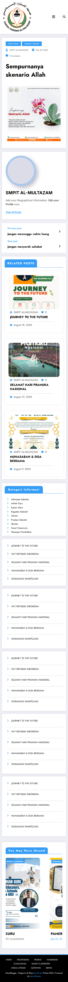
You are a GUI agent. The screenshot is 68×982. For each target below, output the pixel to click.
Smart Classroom (19, 528)
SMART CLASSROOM (41, 963)
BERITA (49, 967)
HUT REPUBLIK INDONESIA (25, 554)
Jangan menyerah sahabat (25, 247)
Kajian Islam (17, 507)
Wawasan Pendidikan (21, 532)
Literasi (14, 515)
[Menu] (53, 16)
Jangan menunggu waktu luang (28, 234)
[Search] (64, 17)
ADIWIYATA (36, 967)
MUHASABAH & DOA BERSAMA (26, 459)
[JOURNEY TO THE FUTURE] (34, 291)
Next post (13, 241)
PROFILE (38, 959)
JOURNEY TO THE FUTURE (29, 317)
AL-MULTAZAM (20, 963)
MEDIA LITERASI (18, 967)
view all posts (13, 212)
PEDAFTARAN (23, 959)
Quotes (14, 524)
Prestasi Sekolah (19, 520)
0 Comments (15, 56)
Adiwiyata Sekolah (20, 499)
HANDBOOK (52, 959)
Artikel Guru (17, 503)
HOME (9, 959)
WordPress (37, 973)
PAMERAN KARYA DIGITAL (34, 933)
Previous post (15, 228)
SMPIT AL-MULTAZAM (19, 50)
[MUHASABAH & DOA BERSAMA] (34, 431)
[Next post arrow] (59, 246)
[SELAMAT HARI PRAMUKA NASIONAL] (34, 359)
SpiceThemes (35, 976)
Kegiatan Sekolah (19, 511)
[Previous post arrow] (59, 231)
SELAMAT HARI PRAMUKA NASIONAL (29, 387)
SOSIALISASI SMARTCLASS (24, 578)
